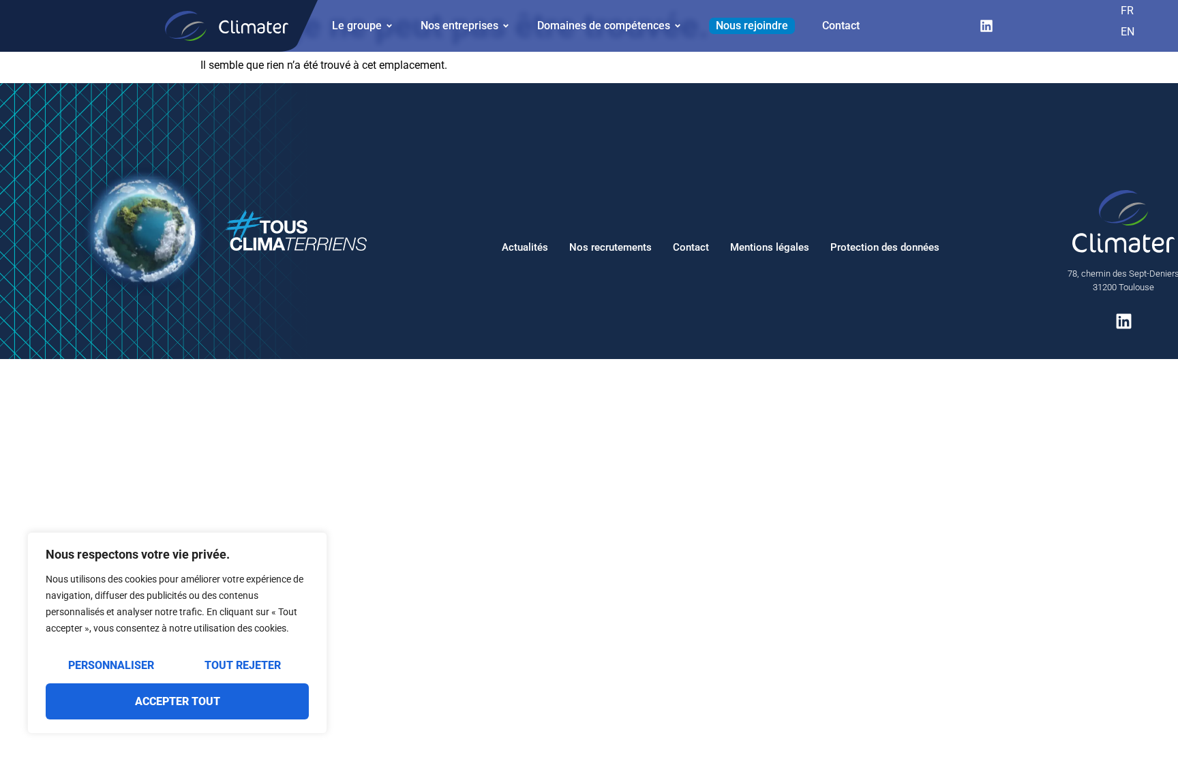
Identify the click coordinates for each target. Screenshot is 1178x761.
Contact (691, 247)
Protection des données (884, 247)
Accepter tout (177, 701)
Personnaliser (111, 665)
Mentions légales (769, 247)
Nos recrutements (610, 247)
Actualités (525, 247)
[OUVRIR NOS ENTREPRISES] (506, 26)
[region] (177, 633)
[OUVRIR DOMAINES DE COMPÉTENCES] (678, 26)
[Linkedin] (986, 26)
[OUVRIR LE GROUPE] (389, 26)
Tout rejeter (243, 665)
